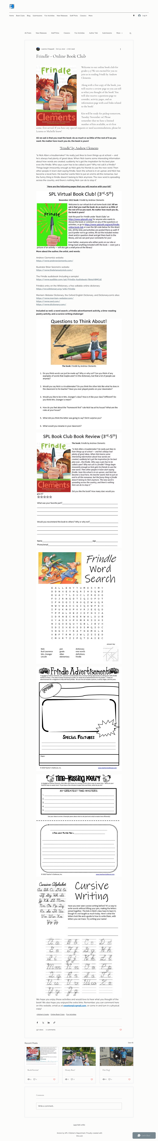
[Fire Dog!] (116, 1056)
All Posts (28, 33)
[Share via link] (54, 1022)
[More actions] (120, 49)
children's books (43, 1014)
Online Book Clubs (58, 1014)
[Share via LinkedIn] (49, 1022)
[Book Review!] (41, 1056)
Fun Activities (80, 33)
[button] (130, 33)
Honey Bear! (70, 1070)
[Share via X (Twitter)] (43, 1022)
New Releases (41, 33)
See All (130, 1043)
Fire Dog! (106, 1070)
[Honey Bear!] (79, 1056)
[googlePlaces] (134, 15)
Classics (67, 33)
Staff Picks (55, 33)
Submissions (107, 33)
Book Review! (33, 1070)
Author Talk (93, 33)
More (118, 33)
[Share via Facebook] (37, 1022)
